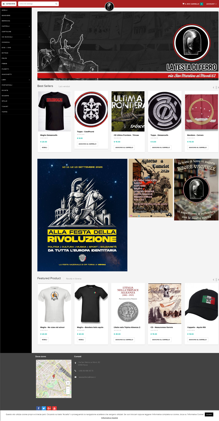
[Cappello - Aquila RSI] (201, 303)
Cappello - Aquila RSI (196, 327)
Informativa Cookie (109, 418)
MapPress (55, 397)
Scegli (44, 147)
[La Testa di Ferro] (109, 6)
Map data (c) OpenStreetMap (64, 397)
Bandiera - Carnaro (195, 135)
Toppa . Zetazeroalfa (159, 135)
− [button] (68, 392)
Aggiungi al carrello (87, 144)
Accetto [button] (209, 414)
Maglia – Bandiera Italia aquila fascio (93, 327)
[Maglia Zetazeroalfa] (54, 111)
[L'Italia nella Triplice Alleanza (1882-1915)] (128, 303)
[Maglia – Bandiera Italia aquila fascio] (91, 303)
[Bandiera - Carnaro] (201, 111)
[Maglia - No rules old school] (54, 303)
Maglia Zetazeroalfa (48, 135)
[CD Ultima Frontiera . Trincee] (128, 111)
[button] (211, 4)
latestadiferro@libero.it (87, 377)
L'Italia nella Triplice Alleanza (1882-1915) (131, 327)
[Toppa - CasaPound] (91, 109)
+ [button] (68, 388)
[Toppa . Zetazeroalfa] (164, 111)
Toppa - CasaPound (85, 131)
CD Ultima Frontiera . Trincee (126, 135)
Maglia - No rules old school (52, 327)
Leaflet (51, 397)
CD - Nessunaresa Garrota (162, 327)
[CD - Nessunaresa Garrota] (164, 303)
